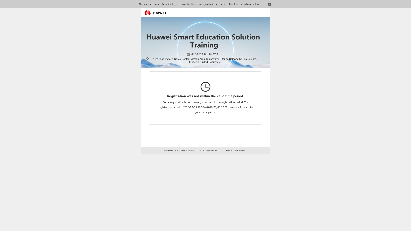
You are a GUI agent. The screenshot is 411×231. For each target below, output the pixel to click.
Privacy (229, 150)
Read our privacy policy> (246, 4)
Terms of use (240, 150)
